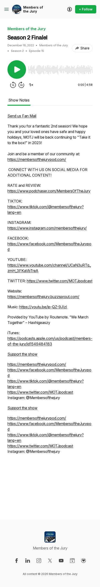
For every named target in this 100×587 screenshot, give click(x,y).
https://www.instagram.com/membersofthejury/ (47, 228)
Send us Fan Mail (21, 116)
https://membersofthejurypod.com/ (36, 159)
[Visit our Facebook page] (16, 560)
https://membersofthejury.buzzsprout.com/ (43, 296)
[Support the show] (69, 9)
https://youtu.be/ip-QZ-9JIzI (43, 307)
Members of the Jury (33, 9)
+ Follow (86, 9)
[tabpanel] (50, 309)
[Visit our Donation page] (83, 560)
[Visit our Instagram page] (39, 560)
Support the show (22, 354)
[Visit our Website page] (72, 560)
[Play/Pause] (16, 69)
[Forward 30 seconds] (21, 85)
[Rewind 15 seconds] (13, 85)
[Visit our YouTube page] (61, 560)
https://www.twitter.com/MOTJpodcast (59, 281)
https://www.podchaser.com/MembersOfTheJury (48, 191)
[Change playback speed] (31, 85)
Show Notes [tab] (19, 100)
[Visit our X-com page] (50, 560)
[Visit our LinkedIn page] (27, 560)
